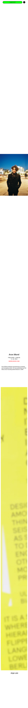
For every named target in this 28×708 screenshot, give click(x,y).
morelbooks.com (14, 361)
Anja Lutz (14, 673)
